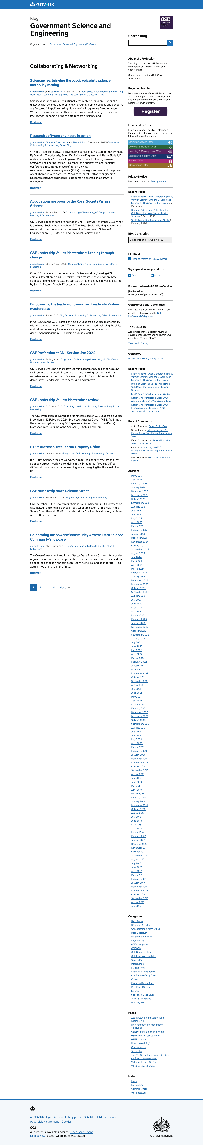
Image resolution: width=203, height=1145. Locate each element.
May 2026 (136, 475)
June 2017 (136, 867)
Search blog (137, 36)
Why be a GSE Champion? (144, 1066)
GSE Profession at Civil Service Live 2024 (63, 353)
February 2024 (139, 572)
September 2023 (140, 592)
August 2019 (137, 774)
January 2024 (138, 576)
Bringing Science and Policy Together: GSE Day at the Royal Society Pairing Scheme (150, 213)
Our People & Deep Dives (143, 975)
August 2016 (137, 902)
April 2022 (137, 654)
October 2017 (138, 851)
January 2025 (138, 534)
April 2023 (137, 611)
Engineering (137, 940)
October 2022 (138, 630)
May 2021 (136, 696)
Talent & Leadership (112, 315)
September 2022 (140, 634)
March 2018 (137, 832)
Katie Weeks (55, 91)
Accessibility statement (44, 1121)
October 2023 (138, 588)
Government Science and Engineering (70, 29)
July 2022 (136, 642)
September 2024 (140, 549)
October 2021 (138, 677)
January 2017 (138, 882)
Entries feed (137, 1085)
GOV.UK (89, 1117)
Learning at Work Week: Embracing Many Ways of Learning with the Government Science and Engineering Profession (152, 199)
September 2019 (139, 770)
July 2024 (136, 557)
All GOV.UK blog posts (67, 1117)
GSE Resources (139, 1039)
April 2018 (136, 828)
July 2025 (136, 510)
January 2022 (138, 665)
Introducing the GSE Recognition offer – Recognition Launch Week (151, 433)
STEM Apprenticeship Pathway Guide (150, 220)
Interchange (137, 963)
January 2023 (138, 623)
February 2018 (138, 836)
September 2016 (139, 898)
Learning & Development (55, 94)
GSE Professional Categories (145, 1035)
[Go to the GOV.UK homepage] (42, 4)
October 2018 (138, 809)
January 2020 (138, 754)
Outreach (74, 94)
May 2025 (136, 518)
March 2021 (137, 704)
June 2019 (136, 782)
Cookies (66, 1121)
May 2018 (136, 824)
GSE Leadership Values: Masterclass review (64, 400)
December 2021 (139, 669)
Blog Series (87, 91)
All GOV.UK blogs (40, 1117)
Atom (157, 275)
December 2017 (139, 843)
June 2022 (137, 646)
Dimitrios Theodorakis (57, 142)
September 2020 (140, 723)
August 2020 (138, 727)
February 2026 (139, 483)
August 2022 (138, 638)
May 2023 (136, 607)
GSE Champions (139, 944)
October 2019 (138, 766)
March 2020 (137, 747)
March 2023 (137, 615)
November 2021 (139, 673)
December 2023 (139, 580)
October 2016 (138, 894)
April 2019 (136, 789)
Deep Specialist (139, 932)
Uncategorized (96, 94)
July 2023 (136, 599)
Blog (34, 18)
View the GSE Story (138, 343)
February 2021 (138, 708)
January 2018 (138, 840)
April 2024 (137, 564)
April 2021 (136, 700)
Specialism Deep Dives (142, 994)
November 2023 (139, 584)
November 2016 (139, 890)
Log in (134, 1081)
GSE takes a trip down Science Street (59, 491)
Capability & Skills (73, 406)
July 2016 (136, 906)
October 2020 (138, 720)
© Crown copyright (161, 1135)
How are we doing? (140, 1043)
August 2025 (138, 506)
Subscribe (136, 1051)
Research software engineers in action (60, 135)
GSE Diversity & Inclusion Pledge (147, 1031)
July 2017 (136, 863)
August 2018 (137, 813)
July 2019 (136, 778)
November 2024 (139, 541)
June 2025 (136, 514)
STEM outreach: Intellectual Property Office (65, 447)
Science (84, 94)
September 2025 (140, 502)
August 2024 (138, 553)
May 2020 (136, 739)
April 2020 (137, 743)
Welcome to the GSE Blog (144, 1062)
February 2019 (138, 797)
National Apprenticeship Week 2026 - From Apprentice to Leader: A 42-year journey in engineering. (150, 407)
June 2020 (137, 735)
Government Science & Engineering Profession (73, 44)
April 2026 (137, 479)
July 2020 (136, 731)
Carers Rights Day (158, 426)
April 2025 (136, 522)
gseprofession (37, 91)
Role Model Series (140, 987)
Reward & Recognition (142, 983)
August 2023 (138, 595)
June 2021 (136, 692)
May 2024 (136, 561)
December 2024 (139, 537)
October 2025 (138, 499)
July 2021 (136, 688)
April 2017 (136, 871)
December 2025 (139, 491)
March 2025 (137, 526)
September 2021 (139, 681)
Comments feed (139, 1088)
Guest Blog (35, 94)
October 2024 (138, 545)
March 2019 (137, 793)
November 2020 (139, 716)
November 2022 (139, 627)
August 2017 (137, 859)
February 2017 (138, 878)
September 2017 (139, 855)
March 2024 (137, 568)
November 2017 (139, 847)
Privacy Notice (158, 181)
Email (135, 275)
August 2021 (137, 685)
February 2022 (139, 661)
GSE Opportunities (105, 212)
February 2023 (139, 619)
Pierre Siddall (80, 142)
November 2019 (139, 762)
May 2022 (136, 650)
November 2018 (139, 805)
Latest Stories (47, 362)
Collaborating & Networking (108, 91)
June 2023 (137, 603)
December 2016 (139, 886)
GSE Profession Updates (143, 956)
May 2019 (136, 785)
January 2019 (138, 801)
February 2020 (139, 750)
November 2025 (139, 495)
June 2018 (136, 820)
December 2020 (139, 712)
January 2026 (138, 487)
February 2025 (139, 530)
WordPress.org (138, 1092)
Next (62, 587)
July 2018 (136, 816)
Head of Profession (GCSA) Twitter (149, 258)
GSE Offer (103, 263)
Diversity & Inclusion (141, 936)
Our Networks (138, 1047)
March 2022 (137, 657)
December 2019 (139, 758)
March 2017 (137, 875)
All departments (106, 1117)
